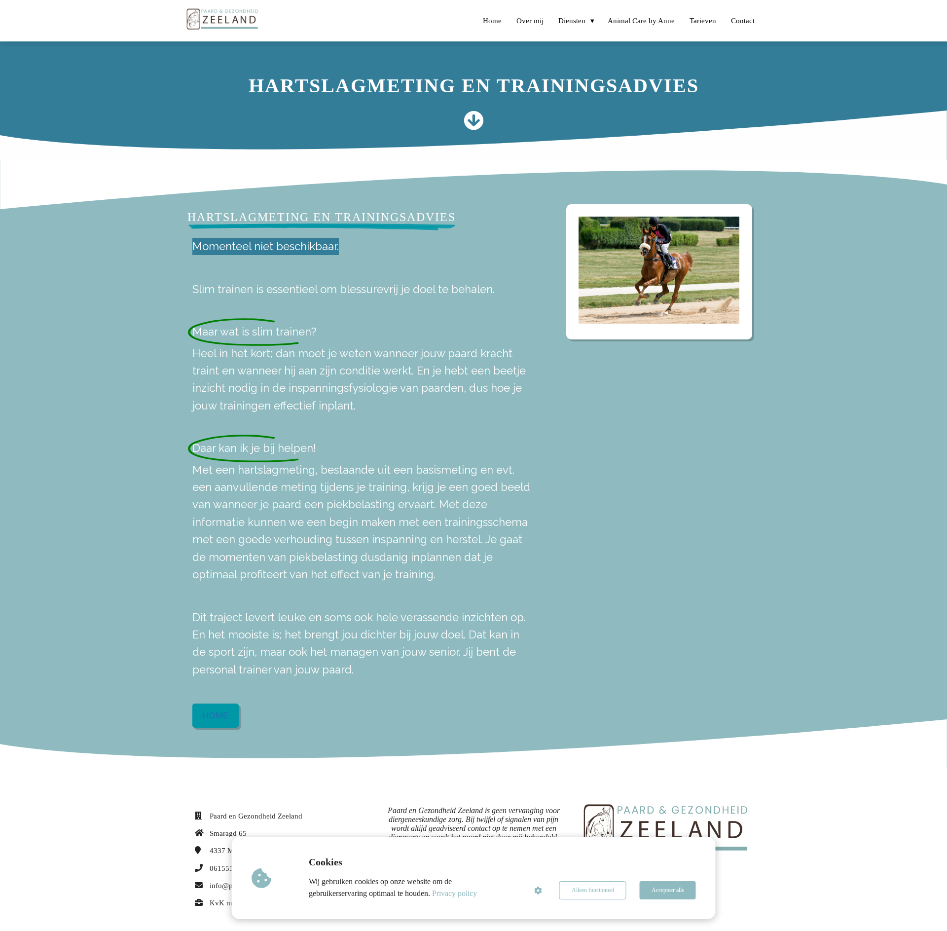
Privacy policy (454, 893)
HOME (215, 715)
